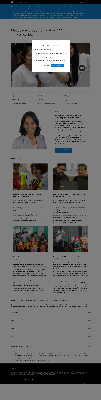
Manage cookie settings (43, 65)
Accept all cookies (57, 65)
